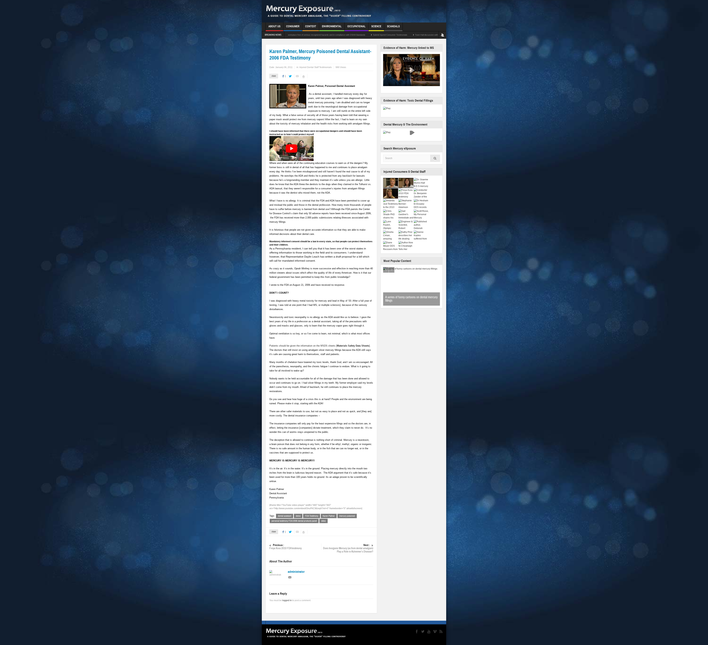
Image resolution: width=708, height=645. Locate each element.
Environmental (332, 26)
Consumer (292, 26)
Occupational (356, 26)
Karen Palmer (329, 515)
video (323, 520)
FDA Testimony (311, 515)
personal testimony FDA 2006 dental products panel (294, 520)
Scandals (393, 26)
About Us (274, 26)
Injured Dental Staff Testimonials (315, 67)
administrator (296, 571)
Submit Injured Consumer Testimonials (306, 35)
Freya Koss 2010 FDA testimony (285, 546)
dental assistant (284, 515)
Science (376, 26)
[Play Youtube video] (291, 148)
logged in (287, 600)
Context (310, 26)
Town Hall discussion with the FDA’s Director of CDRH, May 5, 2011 (361, 35)
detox (298, 515)
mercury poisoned (347, 515)
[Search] (435, 158)
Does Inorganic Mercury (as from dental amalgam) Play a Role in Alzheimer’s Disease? (348, 548)
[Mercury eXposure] (324, 11)
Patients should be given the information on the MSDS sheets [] (319, 345)
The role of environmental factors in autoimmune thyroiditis (406, 299)
